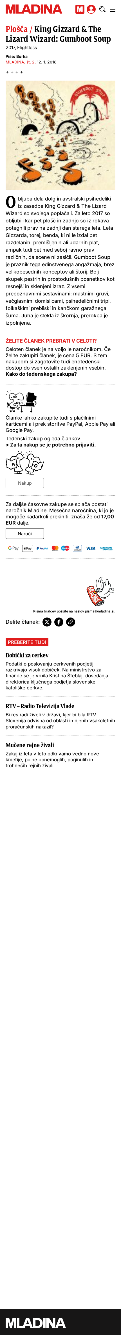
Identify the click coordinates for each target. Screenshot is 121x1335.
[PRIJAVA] (91, 9)
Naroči (25, 533)
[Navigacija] (112, 9)
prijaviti (85, 445)
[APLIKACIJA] (79, 9)
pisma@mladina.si (99, 611)
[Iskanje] (102, 9)
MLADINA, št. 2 (20, 62)
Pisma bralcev (44, 611)
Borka (22, 56)
